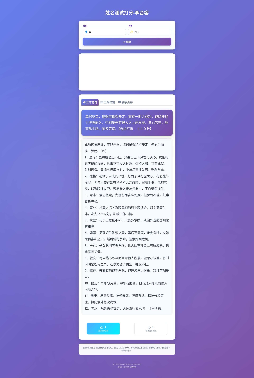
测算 (128, 42)
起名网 (120, 367)
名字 (130, 26)
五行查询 (126, 367)
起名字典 (133, 367)
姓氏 (85, 26)
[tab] (90, 102)
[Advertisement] (127, 71)
